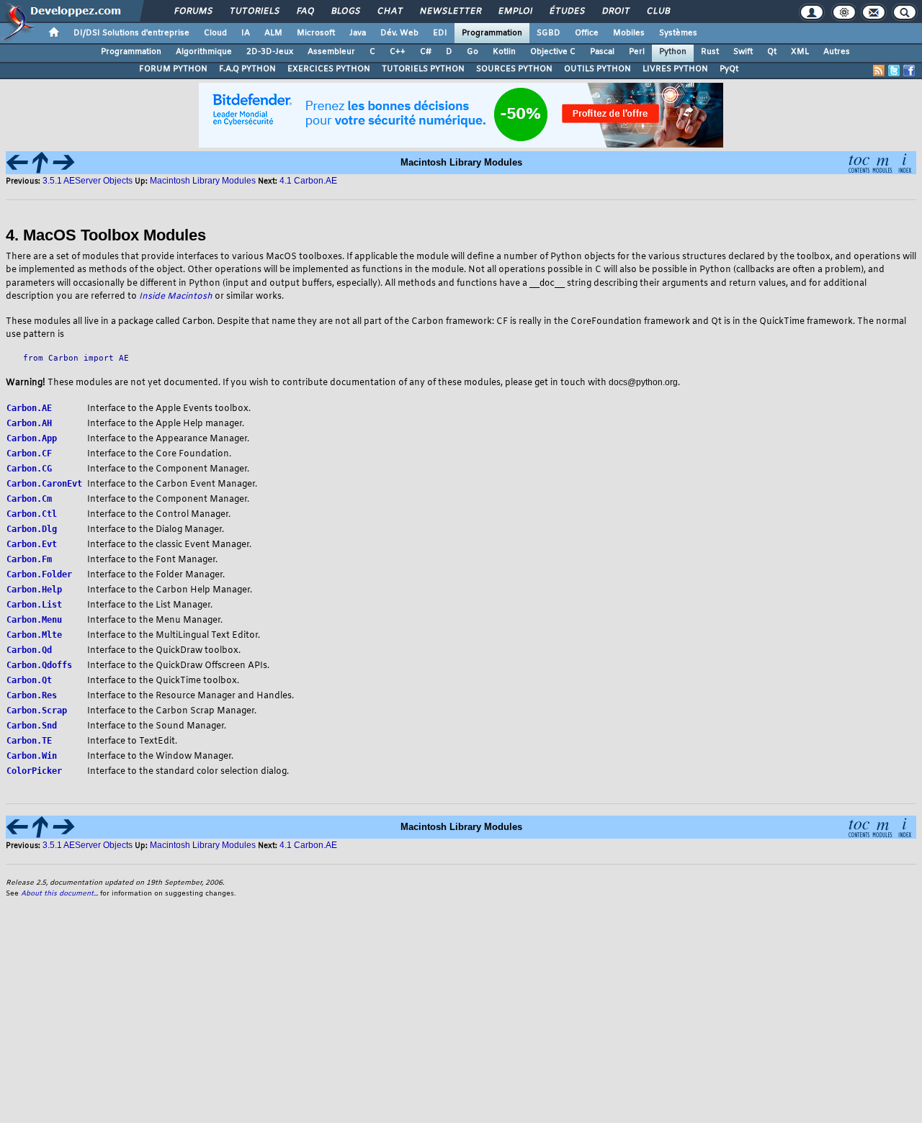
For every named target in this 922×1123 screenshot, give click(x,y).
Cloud (215, 33)
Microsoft (316, 33)
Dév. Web (399, 33)
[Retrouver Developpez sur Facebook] (909, 70)
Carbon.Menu (34, 620)
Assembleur (331, 52)
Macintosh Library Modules (203, 181)
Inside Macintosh (175, 296)
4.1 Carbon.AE (308, 181)
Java (357, 33)
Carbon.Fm (29, 559)
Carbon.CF (29, 453)
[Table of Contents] (858, 161)
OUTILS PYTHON (597, 69)
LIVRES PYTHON (675, 69)
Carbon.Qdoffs (39, 665)
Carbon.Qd (29, 650)
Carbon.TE (29, 741)
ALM (273, 33)
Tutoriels (254, 11)
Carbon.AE (29, 408)
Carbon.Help (34, 590)
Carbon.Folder (39, 574)
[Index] (904, 161)
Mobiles (629, 33)
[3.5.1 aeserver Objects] (17, 161)
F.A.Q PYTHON (247, 69)
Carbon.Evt (31, 544)
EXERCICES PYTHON (328, 69)
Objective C (553, 52)
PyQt (729, 69)
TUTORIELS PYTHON (423, 69)
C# (425, 52)
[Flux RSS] (879, 70)
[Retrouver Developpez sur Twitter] (894, 70)
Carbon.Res (31, 695)
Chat (389, 11)
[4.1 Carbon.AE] (63, 161)
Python (672, 52)
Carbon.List (34, 605)
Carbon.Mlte (34, 635)
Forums (192, 11)
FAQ (305, 11)
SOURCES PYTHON (514, 69)
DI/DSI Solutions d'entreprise (131, 33)
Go (472, 52)
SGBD (548, 33)
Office (587, 33)
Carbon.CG (29, 469)
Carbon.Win (31, 756)
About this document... (59, 893)
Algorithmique (204, 52)
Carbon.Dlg (31, 529)
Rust (710, 52)
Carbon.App (31, 438)
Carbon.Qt (29, 680)
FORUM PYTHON (173, 69)
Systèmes (678, 33)
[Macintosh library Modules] (40, 161)
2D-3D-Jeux (269, 52)
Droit (615, 11)
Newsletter (450, 11)
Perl (637, 52)
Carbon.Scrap (36, 710)
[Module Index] (881, 161)
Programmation (492, 33)
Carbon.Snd (31, 726)
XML (800, 52)
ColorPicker (34, 771)
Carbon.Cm (29, 499)
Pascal (602, 52)
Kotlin (504, 52)
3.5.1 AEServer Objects (87, 181)
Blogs (345, 11)
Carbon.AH (29, 423)
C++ (398, 52)
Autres (836, 52)
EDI (440, 33)
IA (245, 33)
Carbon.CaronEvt (44, 484)
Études (566, 11)
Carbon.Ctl (31, 514)
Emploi (514, 11)
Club (658, 11)
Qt (771, 52)
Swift (743, 52)
